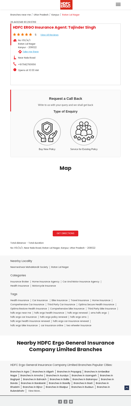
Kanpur (55, 15)
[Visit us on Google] (65, 402)
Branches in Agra (19, 372)
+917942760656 (27, 64)
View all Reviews (49, 35)
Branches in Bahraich (34, 379)
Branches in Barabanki (33, 383)
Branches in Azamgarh (84, 375)
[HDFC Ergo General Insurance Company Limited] (66, 5)
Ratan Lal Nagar (60, 267)
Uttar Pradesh (41, 15)
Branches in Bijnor (32, 387)
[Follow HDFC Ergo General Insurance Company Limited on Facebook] (60, 402)
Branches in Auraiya (57, 375)
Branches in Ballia (59, 379)
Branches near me (20, 15)
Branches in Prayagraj (69, 372)
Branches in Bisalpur (57, 387)
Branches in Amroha (31, 375)
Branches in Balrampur (85, 379)
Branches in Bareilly (59, 383)
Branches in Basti (83, 383)
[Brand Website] (71, 402)
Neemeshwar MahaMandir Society (29, 267)
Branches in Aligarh (43, 372)
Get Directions (65, 233)
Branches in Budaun (82, 387)
